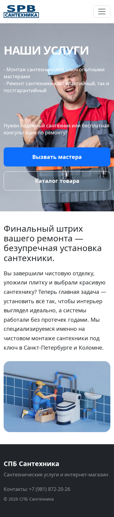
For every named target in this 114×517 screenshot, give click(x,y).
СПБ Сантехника (31, 463)
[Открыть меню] (101, 11)
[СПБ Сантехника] (21, 11)
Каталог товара (57, 180)
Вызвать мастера (57, 156)
